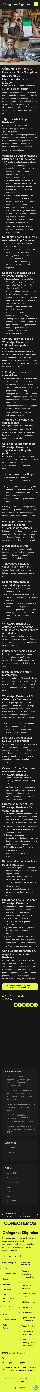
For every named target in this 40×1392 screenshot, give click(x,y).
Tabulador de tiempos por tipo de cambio (9, 1298)
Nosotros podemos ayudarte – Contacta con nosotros (20, 986)
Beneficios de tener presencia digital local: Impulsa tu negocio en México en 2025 (21, 1107)
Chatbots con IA (28, 1302)
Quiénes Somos (9, 1274)
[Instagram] (21, 1255)
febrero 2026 (12, 1173)
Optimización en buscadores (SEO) (29, 1319)
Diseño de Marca (28, 1307)
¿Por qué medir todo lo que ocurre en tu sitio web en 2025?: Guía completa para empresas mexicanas (21, 1118)
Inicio (5, 1268)
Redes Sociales (28, 1326)
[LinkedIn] (15, 1255)
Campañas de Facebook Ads (27, 1332)
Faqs (5, 1314)
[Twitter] (10, 1255)
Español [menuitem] (21, 1388)
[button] (16, 1005)
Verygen (6, 1284)
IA (7, 1157)
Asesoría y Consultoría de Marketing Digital (28, 1274)
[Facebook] (4, 1255)
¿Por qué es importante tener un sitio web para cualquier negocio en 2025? (21, 1129)
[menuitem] (20, 1388)
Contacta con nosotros (8, 1307)
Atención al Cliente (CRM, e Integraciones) (28, 1343)
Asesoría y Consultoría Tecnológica (27, 1285)
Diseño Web (27, 1312)
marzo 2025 (11, 1201)
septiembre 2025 (13, 1182)
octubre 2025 (12, 1178)
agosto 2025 (11, 1187)
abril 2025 (11, 1196)
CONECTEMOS (20, 1223)
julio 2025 (10, 1192)
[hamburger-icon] (36, 4)
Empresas (11, 1152)
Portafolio (7, 1290)
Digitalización (12, 1148)
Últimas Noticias (9, 1320)
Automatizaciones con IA (29, 1295)
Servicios (6, 1279)
